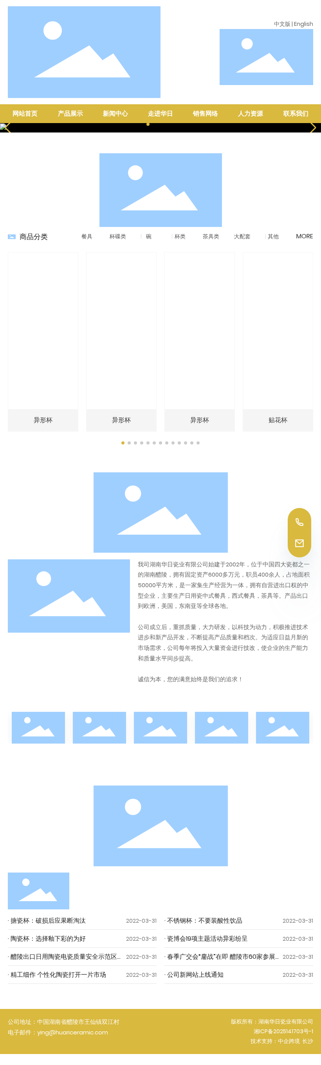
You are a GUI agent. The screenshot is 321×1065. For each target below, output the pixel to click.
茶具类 (211, 236)
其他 (273, 236)
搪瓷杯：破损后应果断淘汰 (47, 920)
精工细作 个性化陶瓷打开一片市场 (57, 974)
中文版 (282, 24)
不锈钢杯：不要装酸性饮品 (204, 920)
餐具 (86, 236)
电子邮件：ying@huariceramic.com (58, 1032)
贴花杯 (278, 420)
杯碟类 (118, 236)
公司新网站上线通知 (195, 974)
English (303, 24)
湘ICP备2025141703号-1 (283, 1031)
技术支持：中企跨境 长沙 (282, 1041)
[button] (148, 124)
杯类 (180, 236)
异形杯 (43, 420)
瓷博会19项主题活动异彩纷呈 (207, 938)
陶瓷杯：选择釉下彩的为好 (47, 938)
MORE (304, 236)
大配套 (242, 236)
